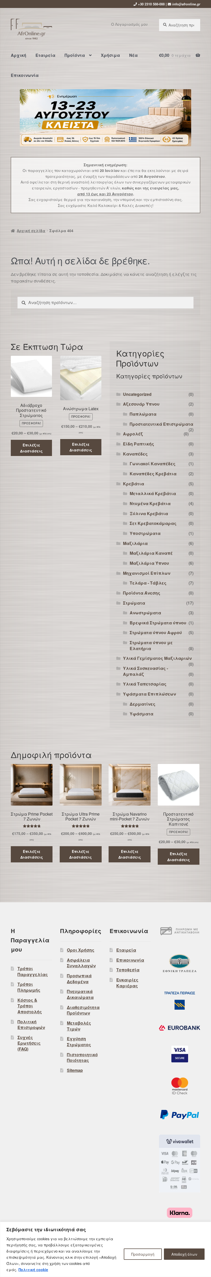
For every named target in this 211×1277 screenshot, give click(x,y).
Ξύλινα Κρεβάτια (149, 513)
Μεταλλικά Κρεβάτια (153, 493)
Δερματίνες (142, 704)
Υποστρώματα (145, 533)
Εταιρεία (45, 55)
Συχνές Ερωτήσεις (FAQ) (29, 1043)
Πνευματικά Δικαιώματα (80, 994)
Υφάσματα (141, 714)
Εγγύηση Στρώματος (79, 1041)
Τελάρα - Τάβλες (148, 583)
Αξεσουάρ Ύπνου (141, 404)
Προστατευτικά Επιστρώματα (161, 424)
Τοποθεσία (127, 970)
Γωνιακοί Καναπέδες (152, 464)
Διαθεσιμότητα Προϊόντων (83, 1010)
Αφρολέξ (133, 434)
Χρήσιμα (110, 55)
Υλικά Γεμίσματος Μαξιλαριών (157, 658)
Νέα (133, 55)
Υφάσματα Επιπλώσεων (149, 694)
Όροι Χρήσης (80, 950)
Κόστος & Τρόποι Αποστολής (29, 1006)
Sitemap (75, 1070)
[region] (105, 1249)
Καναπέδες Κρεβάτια (153, 474)
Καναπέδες (135, 454)
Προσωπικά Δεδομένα (79, 978)
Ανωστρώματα (145, 613)
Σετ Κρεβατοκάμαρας (153, 523)
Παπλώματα (143, 414)
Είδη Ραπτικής (138, 444)
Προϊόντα (75, 55)
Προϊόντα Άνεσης (141, 593)
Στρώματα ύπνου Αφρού (156, 632)
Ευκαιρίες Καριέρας (127, 983)
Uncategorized (137, 394)
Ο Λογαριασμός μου (129, 24)
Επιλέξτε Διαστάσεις (31, 447)
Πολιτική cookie (33, 1269)
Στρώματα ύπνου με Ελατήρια (151, 645)
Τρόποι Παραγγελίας (32, 971)
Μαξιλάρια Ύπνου (149, 563)
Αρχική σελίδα (31, 230)
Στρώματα (134, 603)
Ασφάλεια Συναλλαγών (81, 963)
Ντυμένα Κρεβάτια (150, 503)
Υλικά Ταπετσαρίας (144, 684)
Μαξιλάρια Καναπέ (151, 553)
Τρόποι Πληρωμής (28, 987)
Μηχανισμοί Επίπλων (146, 573)
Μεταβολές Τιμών (79, 1026)
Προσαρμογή (142, 1254)
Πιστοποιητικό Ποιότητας (82, 1057)
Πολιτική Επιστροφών (31, 1024)
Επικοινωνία (25, 75)
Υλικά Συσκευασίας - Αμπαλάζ (145, 671)
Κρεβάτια (133, 484)
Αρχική (18, 55)
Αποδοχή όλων (184, 1254)
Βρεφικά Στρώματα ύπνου (158, 623)
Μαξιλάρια (135, 543)
